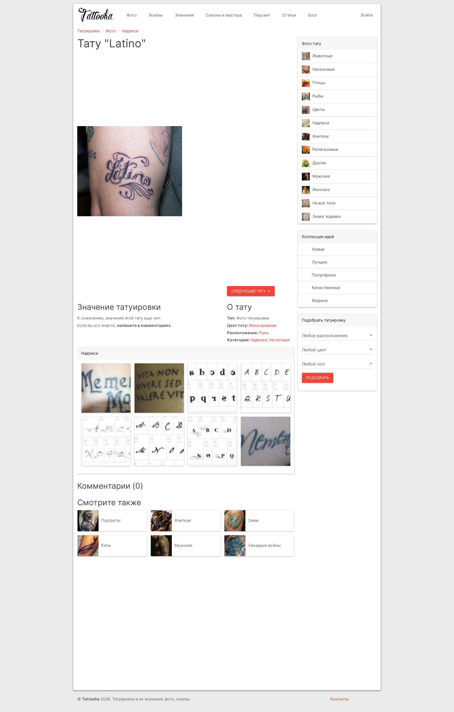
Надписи (130, 30)
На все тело (324, 203)
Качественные (325, 287)
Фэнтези (182, 520)
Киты (106, 545)
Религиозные (325, 149)
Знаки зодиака (326, 216)
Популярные (323, 274)
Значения (184, 15)
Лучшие (319, 262)
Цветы (318, 109)
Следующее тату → (250, 291)
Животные (322, 55)
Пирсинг (261, 15)
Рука (263, 332)
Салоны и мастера (223, 15)
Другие (319, 163)
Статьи (288, 15)
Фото (131, 15)
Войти (366, 15)
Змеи (253, 520)
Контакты (339, 698)
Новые (318, 249)
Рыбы (317, 96)
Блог (312, 15)
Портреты (111, 520)
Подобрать (317, 377)
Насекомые (323, 69)
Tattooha (96, 15)
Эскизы (155, 15)
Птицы (319, 82)
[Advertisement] (185, 89)
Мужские (183, 545)
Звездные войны (264, 545)
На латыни (279, 339)
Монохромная (262, 325)
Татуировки (88, 30)
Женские (321, 189)
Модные (319, 300)
